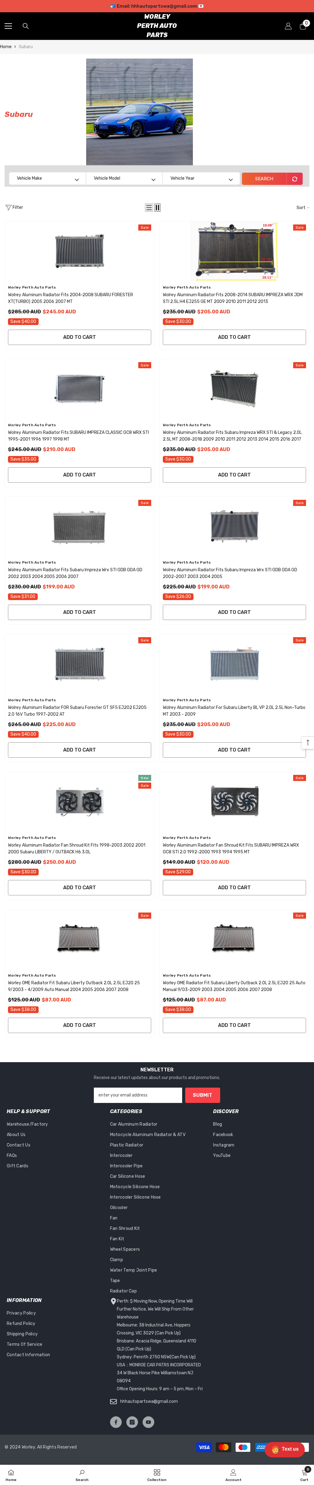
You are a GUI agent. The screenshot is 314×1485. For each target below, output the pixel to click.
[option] (157, 6)
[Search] (25, 26)
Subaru (26, 46)
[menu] (8, 26)
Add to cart (79, 337)
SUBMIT (202, 1095)
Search (264, 179)
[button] (149, 208)
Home (6, 46)
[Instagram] (132, 1422)
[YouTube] (148, 1422)
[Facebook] (116, 1422)
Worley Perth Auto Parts (32, 287)
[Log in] (288, 26)
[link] (82, 1475)
